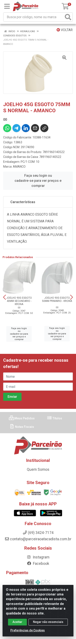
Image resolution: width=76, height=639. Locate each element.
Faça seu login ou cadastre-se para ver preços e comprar (38, 181)
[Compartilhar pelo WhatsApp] (7, 128)
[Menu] (7, 6)
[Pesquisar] (68, 17)
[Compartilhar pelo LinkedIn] (26, 128)
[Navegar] (4, 297)
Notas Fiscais (24, 426)
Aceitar (17, 622)
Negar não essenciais (48, 622)
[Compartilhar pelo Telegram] (16, 128)
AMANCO (19, 166)
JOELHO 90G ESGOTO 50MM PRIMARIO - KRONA (57, 299)
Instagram (40, 557)
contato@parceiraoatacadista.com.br (40, 539)
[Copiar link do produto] (44, 128)
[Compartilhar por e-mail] (35, 128)
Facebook (40, 563)
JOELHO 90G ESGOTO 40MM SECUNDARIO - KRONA (19, 301)
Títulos (57, 418)
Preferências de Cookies (27, 630)
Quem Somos (38, 469)
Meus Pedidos (24, 418)
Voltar (66, 30)
